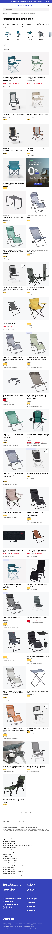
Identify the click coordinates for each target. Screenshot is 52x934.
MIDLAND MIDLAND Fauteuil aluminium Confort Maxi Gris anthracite (36, 767)
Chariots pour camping (8, 876)
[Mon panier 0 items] (47, 5)
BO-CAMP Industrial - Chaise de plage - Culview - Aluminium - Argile (37, 551)
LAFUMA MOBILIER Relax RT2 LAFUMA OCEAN (36, 216)
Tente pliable (5, 850)
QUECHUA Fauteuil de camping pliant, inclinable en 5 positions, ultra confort (13, 149)
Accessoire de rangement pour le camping (12, 875)
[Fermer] (48, 2)
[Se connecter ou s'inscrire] (44, 5)
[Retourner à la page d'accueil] (24, 5)
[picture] (14, 63)
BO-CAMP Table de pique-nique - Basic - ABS (13, 396)
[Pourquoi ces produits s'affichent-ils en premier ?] (3, 49)
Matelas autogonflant (7, 863)
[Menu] (4, 5)
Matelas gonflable (7, 854)
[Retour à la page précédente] (21, 812)
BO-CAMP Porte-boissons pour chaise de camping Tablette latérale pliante (13, 767)
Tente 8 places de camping (9, 869)
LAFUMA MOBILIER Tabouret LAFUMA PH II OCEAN (37, 691)
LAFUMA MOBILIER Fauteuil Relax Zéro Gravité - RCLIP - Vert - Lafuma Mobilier (13, 250)
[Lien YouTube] (9, 907)
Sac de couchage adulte (8, 867)
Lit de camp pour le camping (9, 841)
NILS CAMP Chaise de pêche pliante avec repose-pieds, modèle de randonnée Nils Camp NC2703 (13, 801)
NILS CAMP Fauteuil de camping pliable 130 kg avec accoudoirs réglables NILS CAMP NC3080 (38, 436)
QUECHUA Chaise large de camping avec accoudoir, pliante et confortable (37, 115)
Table (8, 39)
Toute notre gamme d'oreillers (9, 843)
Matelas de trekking (7, 856)
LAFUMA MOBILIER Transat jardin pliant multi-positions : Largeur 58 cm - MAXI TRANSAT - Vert (13, 436)
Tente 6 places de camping (9, 873)
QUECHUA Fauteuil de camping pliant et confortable (37, 149)
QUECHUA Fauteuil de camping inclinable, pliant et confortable (13, 115)
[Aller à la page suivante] (30, 812)
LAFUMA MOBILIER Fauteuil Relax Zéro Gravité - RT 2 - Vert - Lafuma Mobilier (36, 358)
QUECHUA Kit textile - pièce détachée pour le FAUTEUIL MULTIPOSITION (38, 474)
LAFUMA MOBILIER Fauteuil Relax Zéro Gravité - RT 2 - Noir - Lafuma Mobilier (13, 618)
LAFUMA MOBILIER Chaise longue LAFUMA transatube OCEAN (37, 250)
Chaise (19, 39)
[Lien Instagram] (12, 907)
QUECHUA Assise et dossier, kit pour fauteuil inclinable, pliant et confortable (13, 288)
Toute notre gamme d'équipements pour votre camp (14, 865)
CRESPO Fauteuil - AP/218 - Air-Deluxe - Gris (14, 655)
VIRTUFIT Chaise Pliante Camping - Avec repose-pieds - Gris (37, 288)
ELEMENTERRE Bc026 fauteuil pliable (36, 322)
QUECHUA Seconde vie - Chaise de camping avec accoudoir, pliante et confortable (12, 586)
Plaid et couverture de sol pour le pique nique (13, 871)
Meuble (41, 39)
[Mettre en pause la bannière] (46, 2)
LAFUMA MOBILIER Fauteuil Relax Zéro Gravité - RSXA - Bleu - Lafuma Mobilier (13, 358)
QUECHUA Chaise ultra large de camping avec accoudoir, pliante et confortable (13, 184)
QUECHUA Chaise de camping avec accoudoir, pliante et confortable (12, 78)
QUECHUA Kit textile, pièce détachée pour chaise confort (38, 729)
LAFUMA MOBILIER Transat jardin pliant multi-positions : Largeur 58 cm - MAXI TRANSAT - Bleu (13, 475)
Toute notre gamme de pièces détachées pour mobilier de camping (18, 845)
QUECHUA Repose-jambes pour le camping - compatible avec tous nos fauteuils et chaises (14, 217)
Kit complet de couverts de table (10, 860)
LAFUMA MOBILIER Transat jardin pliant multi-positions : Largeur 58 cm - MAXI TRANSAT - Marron (37, 397)
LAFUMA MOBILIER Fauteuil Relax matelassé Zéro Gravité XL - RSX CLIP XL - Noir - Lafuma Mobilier (37, 514)
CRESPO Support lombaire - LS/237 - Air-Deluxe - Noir (13, 551)
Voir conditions (38, 183)
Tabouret (30, 39)
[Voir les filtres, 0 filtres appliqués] (4, 45)
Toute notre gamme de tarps (9, 862)
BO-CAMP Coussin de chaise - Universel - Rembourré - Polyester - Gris (37, 618)
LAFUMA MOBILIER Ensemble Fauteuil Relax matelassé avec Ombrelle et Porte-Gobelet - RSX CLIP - (38, 656)
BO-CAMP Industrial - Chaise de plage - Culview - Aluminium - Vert (13, 322)
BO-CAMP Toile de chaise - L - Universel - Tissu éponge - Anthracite (37, 585)
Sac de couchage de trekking (9, 852)
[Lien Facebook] (4, 907)
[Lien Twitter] (6, 907)
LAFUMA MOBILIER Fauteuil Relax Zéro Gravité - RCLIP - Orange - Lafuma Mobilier (13, 729)
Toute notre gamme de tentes (9, 847)
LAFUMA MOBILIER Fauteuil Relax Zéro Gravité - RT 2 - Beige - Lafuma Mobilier (13, 691)
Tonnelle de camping (7, 849)
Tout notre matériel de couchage (10, 858)
